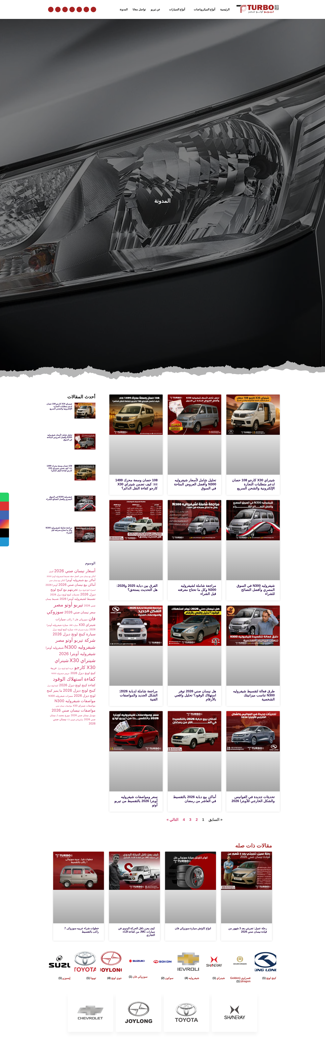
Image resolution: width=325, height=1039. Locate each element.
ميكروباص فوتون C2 (75, 720)
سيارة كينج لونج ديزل (63, 629)
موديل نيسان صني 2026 (83, 715)
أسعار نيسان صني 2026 (74, 570)
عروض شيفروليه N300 (60, 673)
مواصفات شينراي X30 (84, 705)
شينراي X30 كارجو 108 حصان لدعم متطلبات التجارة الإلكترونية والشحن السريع (253, 484)
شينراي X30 (82, 660)
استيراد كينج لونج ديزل (87, 590)
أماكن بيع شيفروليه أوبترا (80, 580)
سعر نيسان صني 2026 (79, 612)
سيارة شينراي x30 (81, 630)
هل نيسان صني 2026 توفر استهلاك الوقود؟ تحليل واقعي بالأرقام (195, 695)
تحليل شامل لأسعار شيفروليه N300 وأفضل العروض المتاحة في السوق (195, 484)
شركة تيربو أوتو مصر (75, 640)
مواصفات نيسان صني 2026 (73, 710)
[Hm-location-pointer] (72, 9)
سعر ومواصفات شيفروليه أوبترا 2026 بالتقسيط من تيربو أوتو (136, 801)
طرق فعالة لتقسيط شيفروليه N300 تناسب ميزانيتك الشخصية (254, 695)
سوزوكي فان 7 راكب (77, 619)
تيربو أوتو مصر (68, 605)
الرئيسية (225, 9)
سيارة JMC (73, 625)
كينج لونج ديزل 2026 (79, 690)
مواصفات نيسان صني (64, 706)
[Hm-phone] (93, 9)
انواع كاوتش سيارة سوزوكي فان (193, 928)
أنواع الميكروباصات (204, 9)
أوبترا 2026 (52, 584)
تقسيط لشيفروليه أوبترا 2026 (77, 599)
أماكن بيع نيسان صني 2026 (76, 585)
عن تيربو (155, 9)
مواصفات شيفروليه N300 (75, 701)
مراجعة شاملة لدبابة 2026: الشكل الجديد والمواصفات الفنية (138, 695)
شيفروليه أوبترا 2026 (77, 653)
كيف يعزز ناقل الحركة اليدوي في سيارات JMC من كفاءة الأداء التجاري (136, 931)
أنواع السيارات (177, 9)
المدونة (124, 9)
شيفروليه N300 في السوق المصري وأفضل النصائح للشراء (256, 590)
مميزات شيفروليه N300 (60, 695)
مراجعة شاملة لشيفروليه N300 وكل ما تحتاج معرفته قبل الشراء (197, 590)
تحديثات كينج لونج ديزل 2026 (64, 594)
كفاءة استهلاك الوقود (74, 679)
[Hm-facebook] (65, 9)
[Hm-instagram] (58, 9)
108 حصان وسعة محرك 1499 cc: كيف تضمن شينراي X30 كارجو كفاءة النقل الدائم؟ (136, 484)
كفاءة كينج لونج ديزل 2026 (77, 685)
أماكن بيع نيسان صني (57, 580)
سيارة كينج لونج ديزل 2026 (74, 634)
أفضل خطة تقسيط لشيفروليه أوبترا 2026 (63, 576)
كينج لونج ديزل (52, 686)
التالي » (172, 819)
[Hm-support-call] (79, 9)
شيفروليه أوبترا (55, 647)
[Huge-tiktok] (50, 9)
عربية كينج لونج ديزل (65, 668)
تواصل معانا (139, 9)
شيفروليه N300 (79, 647)
